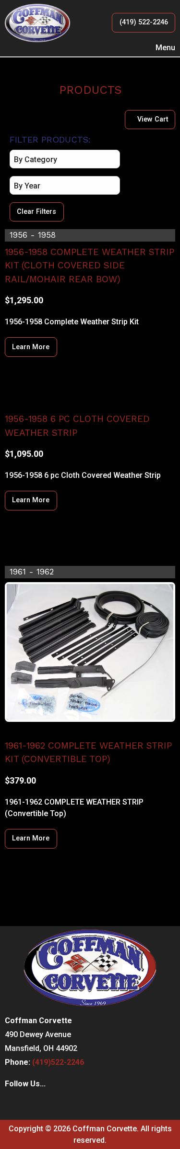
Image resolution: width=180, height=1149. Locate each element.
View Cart (152, 119)
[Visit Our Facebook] (12, 1103)
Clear (36, 212)
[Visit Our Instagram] (28, 1103)
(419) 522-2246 (144, 22)
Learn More (30, 347)
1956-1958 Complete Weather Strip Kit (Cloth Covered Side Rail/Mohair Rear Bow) (89, 265)
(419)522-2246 (58, 1062)
